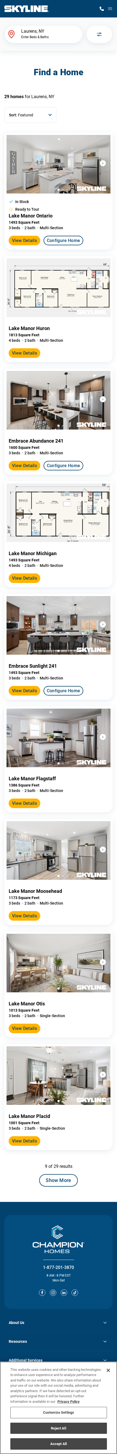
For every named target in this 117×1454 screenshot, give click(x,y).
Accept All (58, 1444)
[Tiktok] (75, 1292)
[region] (58, 1408)
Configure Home (63, 240)
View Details (24, 240)
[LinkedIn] (64, 1292)
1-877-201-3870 (58, 1267)
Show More (58, 1180)
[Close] (108, 1370)
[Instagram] (53, 1292)
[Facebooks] (42, 1292)
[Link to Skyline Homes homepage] (26, 8)
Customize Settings (58, 1412)
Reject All (58, 1428)
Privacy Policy (68, 1401)
